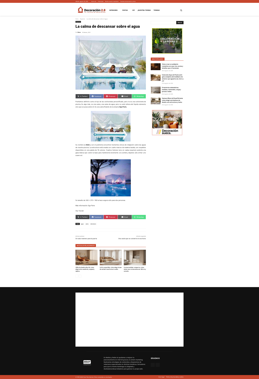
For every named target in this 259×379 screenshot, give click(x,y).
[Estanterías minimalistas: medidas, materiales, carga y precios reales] (156, 90)
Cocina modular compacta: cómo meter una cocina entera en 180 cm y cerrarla (135, 269)
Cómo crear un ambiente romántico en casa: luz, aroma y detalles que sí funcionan (172, 66)
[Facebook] (179, 1)
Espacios (82, 19)
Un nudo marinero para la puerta (86, 239)
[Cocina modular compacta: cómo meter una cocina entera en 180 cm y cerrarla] (135, 257)
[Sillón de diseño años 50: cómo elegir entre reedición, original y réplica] (86, 257)
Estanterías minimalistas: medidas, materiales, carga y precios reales (171, 89)
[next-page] (80, 276)
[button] (181, 10)
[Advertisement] (129, 320)
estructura (93, 224)
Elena (79, 32)
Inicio (76, 19)
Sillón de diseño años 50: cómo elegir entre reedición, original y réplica (84, 269)
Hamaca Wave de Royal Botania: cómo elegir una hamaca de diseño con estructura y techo (172, 100)
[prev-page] (76, 276)
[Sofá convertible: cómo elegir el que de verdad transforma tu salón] (111, 257)
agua (82, 224)
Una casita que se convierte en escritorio (132, 239)
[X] (182, 1)
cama (87, 224)
